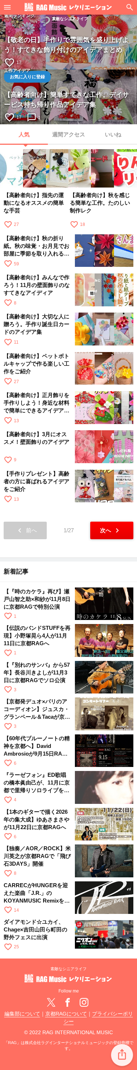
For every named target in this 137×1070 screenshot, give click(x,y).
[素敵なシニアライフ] (68, 7)
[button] (122, 1055)
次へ (111, 530)
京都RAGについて (66, 1014)
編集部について (22, 1014)
